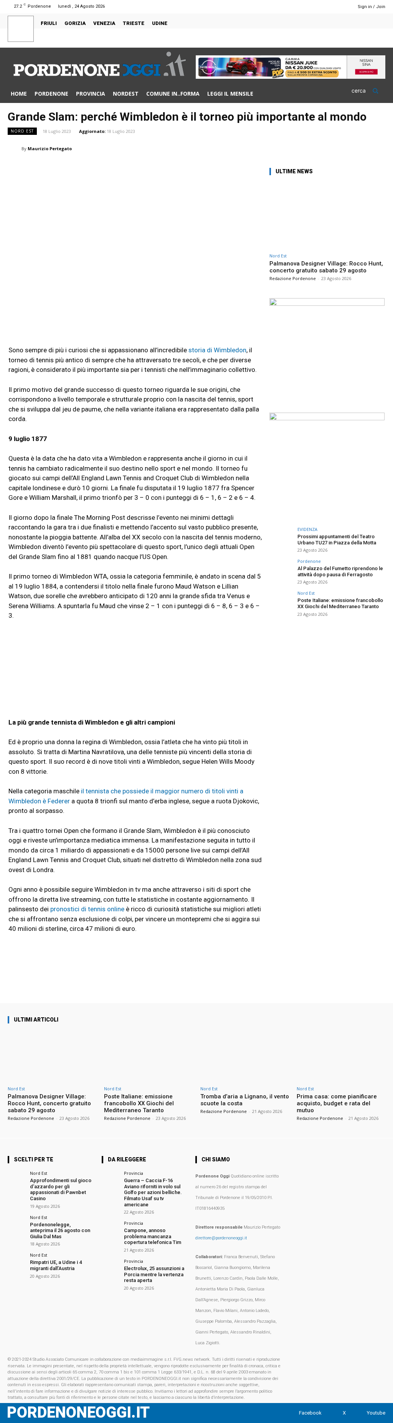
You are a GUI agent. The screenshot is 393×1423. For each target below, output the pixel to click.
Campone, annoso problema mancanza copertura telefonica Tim (152, 1236)
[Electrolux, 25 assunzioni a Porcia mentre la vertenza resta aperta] (110, 1267)
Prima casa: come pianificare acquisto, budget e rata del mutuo (337, 1103)
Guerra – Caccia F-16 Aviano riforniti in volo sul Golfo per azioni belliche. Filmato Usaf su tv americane (153, 1192)
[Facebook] (322, 6)
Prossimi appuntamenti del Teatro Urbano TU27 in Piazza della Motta (336, 540)
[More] (377, 148)
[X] (332, 6)
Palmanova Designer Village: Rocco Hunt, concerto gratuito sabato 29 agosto (326, 267)
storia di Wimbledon (217, 350)
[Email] (324, 148)
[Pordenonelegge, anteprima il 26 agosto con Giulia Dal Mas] (16, 1223)
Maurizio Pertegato (50, 148)
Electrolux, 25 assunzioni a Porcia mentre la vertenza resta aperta (154, 1274)
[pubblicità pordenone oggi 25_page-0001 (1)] (327, 303)
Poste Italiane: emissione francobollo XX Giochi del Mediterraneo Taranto (340, 603)
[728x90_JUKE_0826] (290, 76)
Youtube (376, 1413)
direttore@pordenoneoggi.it (221, 1238)
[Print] (341, 148)
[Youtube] (342, 6)
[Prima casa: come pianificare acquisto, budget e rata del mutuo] (341, 1056)
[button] (368, 90)
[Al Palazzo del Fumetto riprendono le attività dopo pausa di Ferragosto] (280, 570)
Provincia (133, 1173)
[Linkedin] (306, 148)
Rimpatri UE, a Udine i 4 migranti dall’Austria (56, 1265)
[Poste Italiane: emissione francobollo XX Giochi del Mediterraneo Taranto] (280, 602)
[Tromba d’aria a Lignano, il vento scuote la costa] (244, 1056)
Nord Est (22, 131)
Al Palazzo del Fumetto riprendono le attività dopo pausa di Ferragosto (340, 571)
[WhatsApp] (288, 148)
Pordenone (309, 561)
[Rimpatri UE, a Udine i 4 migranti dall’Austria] (16, 1261)
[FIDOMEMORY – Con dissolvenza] (327, 418)
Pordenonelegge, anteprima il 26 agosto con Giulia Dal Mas (60, 1230)
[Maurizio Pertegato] (14, 148)
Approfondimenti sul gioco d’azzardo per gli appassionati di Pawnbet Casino (60, 1189)
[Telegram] (359, 148)
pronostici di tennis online (87, 909)
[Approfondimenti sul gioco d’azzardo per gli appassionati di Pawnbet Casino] (16, 1179)
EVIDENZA (307, 529)
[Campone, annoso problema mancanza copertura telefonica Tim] (110, 1229)
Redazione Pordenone (292, 278)
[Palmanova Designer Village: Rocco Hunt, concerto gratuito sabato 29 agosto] (327, 216)
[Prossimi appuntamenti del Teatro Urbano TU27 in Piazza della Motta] (280, 538)
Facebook (310, 1413)
